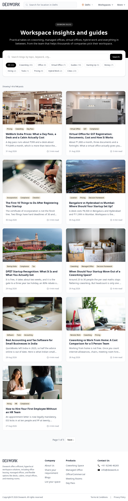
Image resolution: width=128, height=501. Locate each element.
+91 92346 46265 (110, 465)
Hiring (12, 71)
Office (42, 65)
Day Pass (70, 482)
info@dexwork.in (110, 469)
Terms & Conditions (99, 497)
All (11, 65)
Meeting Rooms (74, 478)
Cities (71, 71)
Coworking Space (75, 465)
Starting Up (92, 65)
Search (116, 56)
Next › (70, 439)
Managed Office (74, 469)
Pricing (38, 71)
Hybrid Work (55, 71)
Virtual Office (58, 65)
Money (108, 65)
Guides (76, 65)
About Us (49, 465)
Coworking (26, 65)
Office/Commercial (75, 474)
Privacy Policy (120, 497)
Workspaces (104, 4)
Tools (25, 71)
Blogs (48, 477)
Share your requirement (51, 471)
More (120, 4)
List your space (52, 481)
